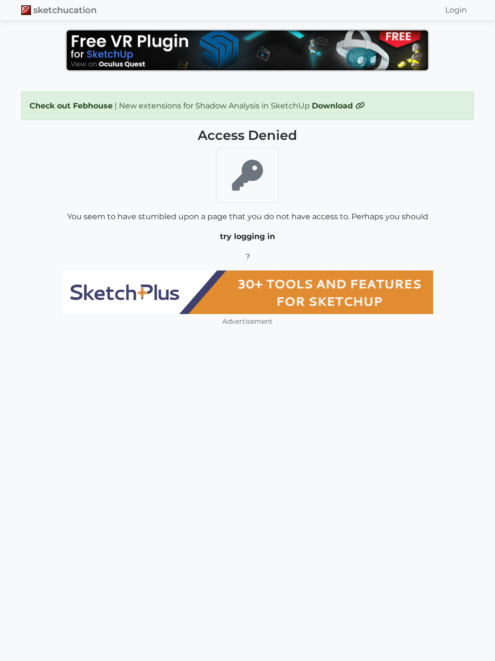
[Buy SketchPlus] (247, 292)
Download (333, 105)
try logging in (247, 236)
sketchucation (65, 10)
